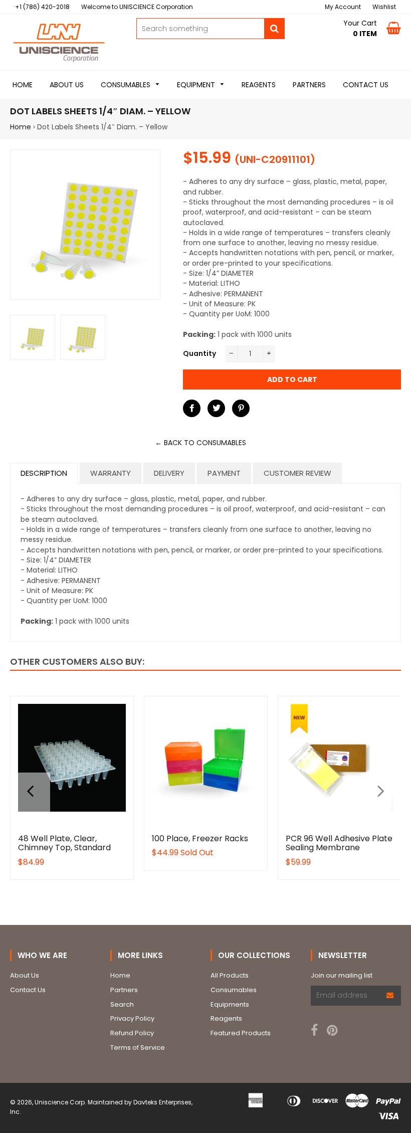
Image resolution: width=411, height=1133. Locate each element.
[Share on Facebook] (191, 408)
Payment (224, 473)
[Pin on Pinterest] (241, 408)
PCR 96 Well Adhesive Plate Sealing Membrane (339, 843)
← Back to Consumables (200, 443)
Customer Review (297, 473)
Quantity (199, 353)
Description (44, 473)
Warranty (110, 473)
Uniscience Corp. (60, 1102)
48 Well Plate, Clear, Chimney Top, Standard (64, 843)
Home (20, 127)
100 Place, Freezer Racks (200, 838)
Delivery (169, 473)
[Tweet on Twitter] (216, 408)
